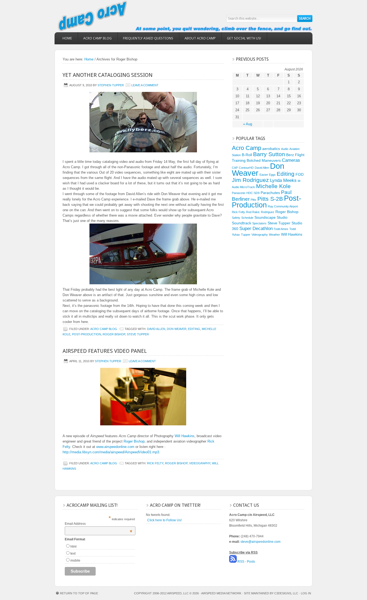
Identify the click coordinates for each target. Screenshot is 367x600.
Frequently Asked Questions (148, 38)
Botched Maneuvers (264, 160)
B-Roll (247, 155)
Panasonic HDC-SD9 (246, 193)
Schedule (247, 217)
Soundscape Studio (270, 217)
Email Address (98, 524)
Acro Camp (103, 16)
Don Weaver (176, 328)
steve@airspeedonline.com (260, 542)
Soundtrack (241, 223)
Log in (306, 593)
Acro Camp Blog (97, 38)
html (73, 546)
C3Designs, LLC (286, 593)
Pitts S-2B (270, 199)
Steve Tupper (138, 334)
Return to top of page (79, 593)
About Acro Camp (200, 38)
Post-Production (86, 334)
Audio (284, 148)
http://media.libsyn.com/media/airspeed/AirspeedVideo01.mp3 (111, 452)
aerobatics (271, 148)
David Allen (156, 328)
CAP (235, 167)
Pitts (253, 199)
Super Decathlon (256, 228)
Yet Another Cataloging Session (108, 75)
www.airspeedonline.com (115, 447)
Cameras (291, 160)
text (72, 553)
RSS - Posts (246, 561)
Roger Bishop (114, 334)
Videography (199, 463)
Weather (274, 234)
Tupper (245, 234)
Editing (194, 328)
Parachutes (270, 193)
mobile (75, 560)
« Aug (247, 124)
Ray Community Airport (283, 206)
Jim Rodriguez (250, 180)
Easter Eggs (268, 174)
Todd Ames (281, 229)
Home (67, 38)
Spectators (259, 223)
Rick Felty (155, 463)
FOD (300, 174)
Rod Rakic (253, 212)
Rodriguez (267, 212)
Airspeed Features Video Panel (105, 351)
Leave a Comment (145, 85)
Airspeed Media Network (221, 593)
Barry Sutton (269, 154)
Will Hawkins (185, 436)
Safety (236, 217)
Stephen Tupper (111, 85)
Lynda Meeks (283, 180)
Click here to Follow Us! (164, 520)
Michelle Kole (273, 186)
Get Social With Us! (244, 38)
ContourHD (246, 167)
